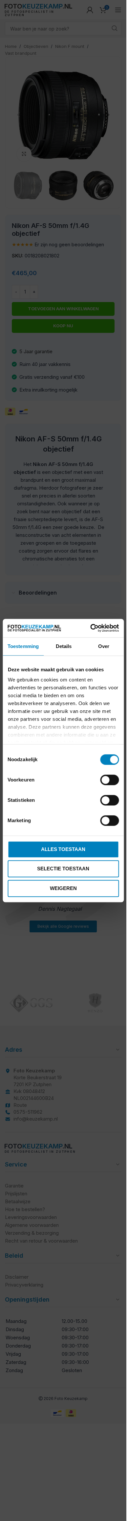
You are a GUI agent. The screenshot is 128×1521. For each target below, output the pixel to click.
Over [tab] (103, 646)
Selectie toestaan (63, 868)
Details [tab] (64, 646)
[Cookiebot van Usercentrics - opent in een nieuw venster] (90, 628)
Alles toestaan (63, 849)
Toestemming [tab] (23, 646)
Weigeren (63, 888)
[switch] (109, 780)
